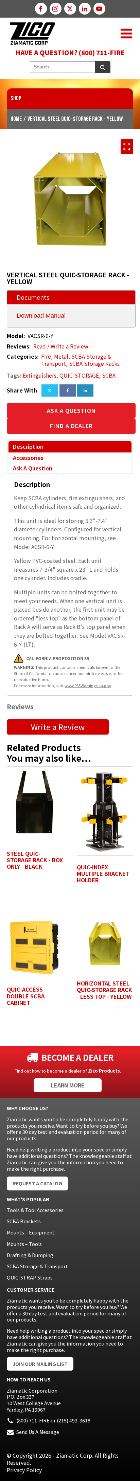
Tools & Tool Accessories (35, 1210)
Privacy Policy (24, 1470)
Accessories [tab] (28, 457)
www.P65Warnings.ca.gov (88, 685)
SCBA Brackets (24, 1221)
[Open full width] (127, 146)
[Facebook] (67, 390)
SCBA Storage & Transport (37, 1266)
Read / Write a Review (60, 346)
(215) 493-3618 (73, 1420)
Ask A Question (71, 410)
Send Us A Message (37, 1432)
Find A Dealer (71, 426)
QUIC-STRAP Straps (30, 1277)
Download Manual (41, 315)
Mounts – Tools (24, 1244)
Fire (46, 356)
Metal (61, 356)
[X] (49, 390)
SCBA (109, 375)
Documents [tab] (33, 297)
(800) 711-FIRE (33, 1420)
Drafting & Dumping (30, 1255)
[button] (126, 33)
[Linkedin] (85, 390)
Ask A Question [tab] (32, 468)
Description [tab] (28, 446)
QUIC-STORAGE (79, 375)
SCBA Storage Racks (94, 363)
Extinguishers (39, 375)
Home (16, 119)
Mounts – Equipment (31, 1232)
